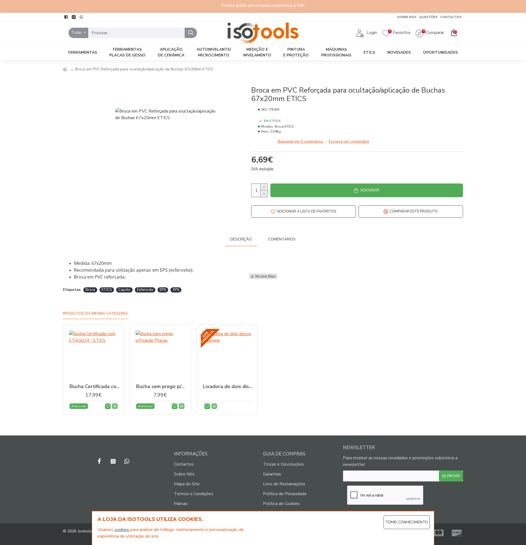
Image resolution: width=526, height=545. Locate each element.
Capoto (124, 289)
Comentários (282, 239)
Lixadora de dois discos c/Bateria (228, 386)
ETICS (107, 289)
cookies (122, 530)
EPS (163, 289)
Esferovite (145, 289)
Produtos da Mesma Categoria (95, 313)
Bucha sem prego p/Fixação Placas (161, 386)
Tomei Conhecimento (406, 522)
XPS (176, 289)
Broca (90, 289)
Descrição (241, 239)
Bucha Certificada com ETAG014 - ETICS (95, 386)
